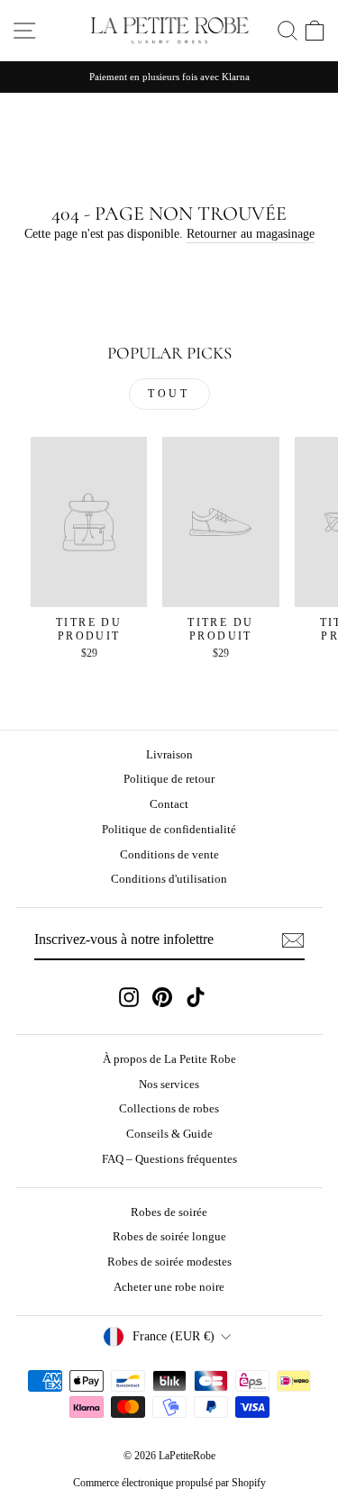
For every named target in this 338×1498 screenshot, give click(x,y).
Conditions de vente (169, 855)
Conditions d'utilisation (169, 879)
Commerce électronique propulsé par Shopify (169, 1482)
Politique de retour (169, 779)
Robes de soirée (169, 1212)
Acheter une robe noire (169, 1287)
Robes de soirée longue (169, 1236)
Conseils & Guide (169, 1134)
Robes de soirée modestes (169, 1262)
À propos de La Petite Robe (169, 1059)
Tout (168, 393)
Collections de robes (169, 1109)
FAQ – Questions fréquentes (169, 1159)
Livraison (169, 755)
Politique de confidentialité (169, 829)
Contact (169, 804)
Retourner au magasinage (251, 234)
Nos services (169, 1084)
